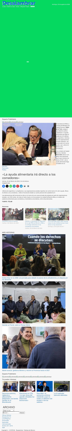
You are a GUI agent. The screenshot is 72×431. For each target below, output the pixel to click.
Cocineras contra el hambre (10, 221)
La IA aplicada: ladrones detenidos (60, 394)
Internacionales (6, 424)
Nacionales (5, 168)
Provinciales (5, 420)
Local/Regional (6, 419)
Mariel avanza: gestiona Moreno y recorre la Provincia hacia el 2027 (26, 370)
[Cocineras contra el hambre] (12, 214)
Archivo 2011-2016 (7, 426)
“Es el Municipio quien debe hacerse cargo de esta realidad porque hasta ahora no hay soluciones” (58, 223)
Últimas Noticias (6, 415)
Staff (3, 427)
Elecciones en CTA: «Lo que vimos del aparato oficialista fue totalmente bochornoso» (26, 396)
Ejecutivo (4, 166)
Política (4, 170)
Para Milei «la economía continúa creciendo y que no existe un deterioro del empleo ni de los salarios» (44, 397)
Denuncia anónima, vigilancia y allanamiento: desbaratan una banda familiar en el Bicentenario (10, 397)
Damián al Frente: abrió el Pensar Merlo (16, 325)
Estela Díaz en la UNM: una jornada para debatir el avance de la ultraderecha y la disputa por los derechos (35, 279)
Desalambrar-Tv (6, 417)
